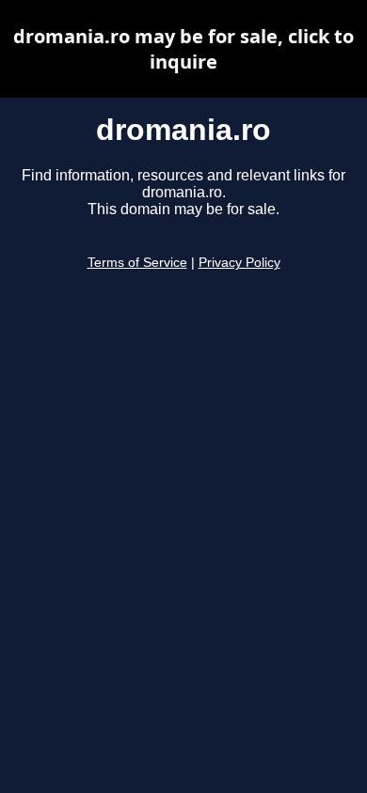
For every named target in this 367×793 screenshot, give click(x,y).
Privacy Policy (239, 263)
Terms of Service (137, 263)
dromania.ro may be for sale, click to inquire (183, 48)
